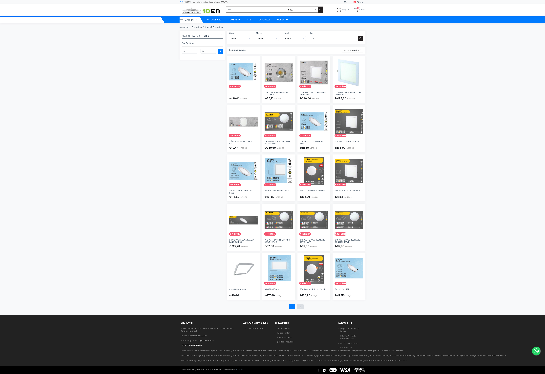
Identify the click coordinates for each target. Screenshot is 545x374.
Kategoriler (190, 20)
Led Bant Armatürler (349, 343)
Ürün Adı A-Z (355, 50)
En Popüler (264, 19)
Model (286, 33)
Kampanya (234, 19)
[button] (340, 352)
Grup (231, 33)
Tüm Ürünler (215, 19)
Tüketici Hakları (283, 333)
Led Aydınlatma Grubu (255, 328)
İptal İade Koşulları (285, 342)
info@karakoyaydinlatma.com (200, 340)
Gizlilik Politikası (283, 328)
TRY (345, 2)
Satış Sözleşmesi (284, 337)
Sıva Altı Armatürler (214, 27)
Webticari (239, 369)
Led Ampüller (346, 347)
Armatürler (197, 27)
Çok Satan (282, 19)
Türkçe (360, 2)
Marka (259, 33)
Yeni (249, 19)
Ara (311, 33)
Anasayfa (184, 27)
